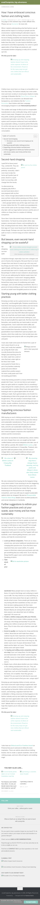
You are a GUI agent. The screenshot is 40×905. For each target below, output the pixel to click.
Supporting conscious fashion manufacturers (17, 147)
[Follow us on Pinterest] (37, 801)
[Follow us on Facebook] (31, 801)
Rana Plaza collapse (28, 96)
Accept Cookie (31, 902)
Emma (5, 20)
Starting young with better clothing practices (17, 145)
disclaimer (15, 24)
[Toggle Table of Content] (34, 136)
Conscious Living (7, 7)
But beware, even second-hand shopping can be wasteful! (20, 142)
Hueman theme (29, 895)
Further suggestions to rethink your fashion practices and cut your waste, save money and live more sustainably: (19, 152)
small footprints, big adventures (14, 2)
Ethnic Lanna (28, 445)
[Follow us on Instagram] (34, 801)
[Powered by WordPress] (13, 895)
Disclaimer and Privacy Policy (7, 901)
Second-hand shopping (10, 139)
